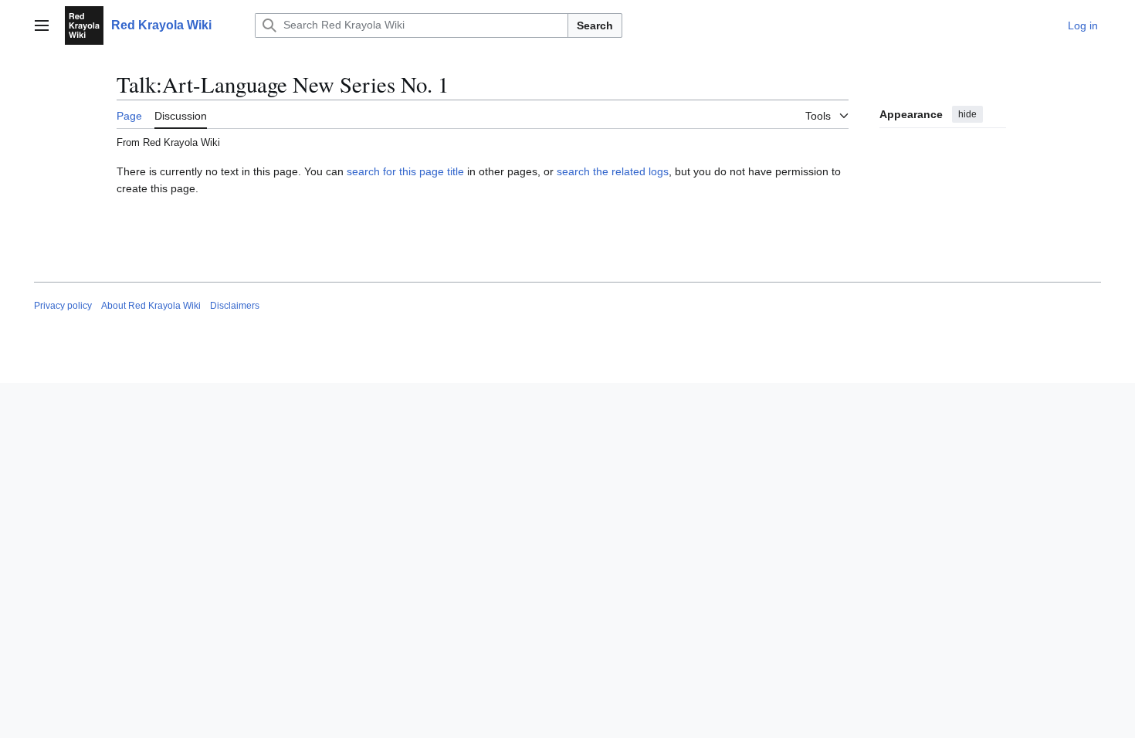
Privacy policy (63, 305)
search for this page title (405, 171)
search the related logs (613, 171)
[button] (41, 25)
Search (595, 25)
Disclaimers (234, 305)
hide (967, 114)
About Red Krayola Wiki (151, 305)
